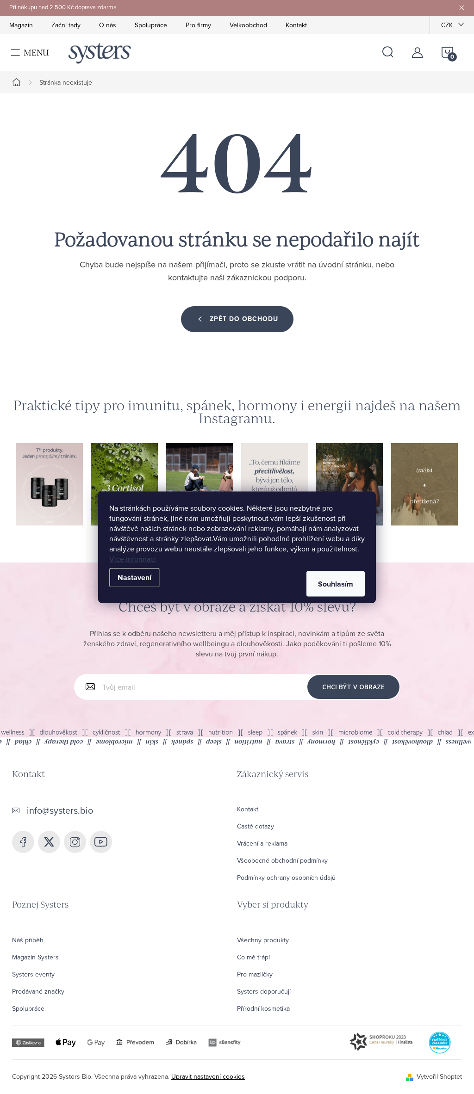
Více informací (132, 558)
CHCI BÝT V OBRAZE (353, 686)
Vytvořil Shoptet (439, 1076)
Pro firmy (198, 25)
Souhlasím (335, 583)
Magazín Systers (35, 957)
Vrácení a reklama (262, 843)
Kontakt (296, 25)
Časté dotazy (255, 826)
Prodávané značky (38, 991)
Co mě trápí (253, 957)
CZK (447, 25)
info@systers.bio (60, 810)
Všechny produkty (263, 940)
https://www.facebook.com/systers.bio (23, 842)
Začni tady (66, 25)
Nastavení (134, 577)
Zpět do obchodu (244, 319)
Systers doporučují (264, 991)
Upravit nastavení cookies (208, 1076)
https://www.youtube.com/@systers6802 (101, 842)
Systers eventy (33, 974)
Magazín (21, 25)
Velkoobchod (248, 25)
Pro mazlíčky (255, 974)
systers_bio (49, 842)
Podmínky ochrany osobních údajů (286, 877)
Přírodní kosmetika (263, 1008)
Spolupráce (151, 25)
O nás (107, 25)
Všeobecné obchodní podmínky (282, 860)
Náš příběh (28, 940)
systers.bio (75, 842)
